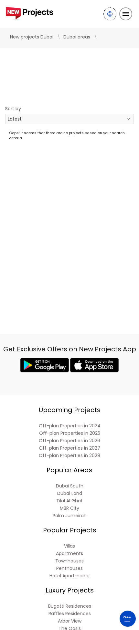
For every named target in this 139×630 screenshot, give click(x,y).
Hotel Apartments (69, 576)
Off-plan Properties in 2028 (69, 456)
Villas (69, 546)
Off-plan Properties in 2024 (70, 426)
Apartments (69, 553)
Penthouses (69, 568)
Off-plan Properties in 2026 (69, 441)
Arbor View (69, 621)
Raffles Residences (69, 614)
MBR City (69, 508)
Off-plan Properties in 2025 (69, 433)
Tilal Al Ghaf (69, 501)
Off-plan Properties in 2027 (69, 448)
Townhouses (69, 561)
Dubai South (69, 486)
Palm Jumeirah (70, 516)
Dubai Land (69, 493)
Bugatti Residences (69, 606)
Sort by (13, 108)
